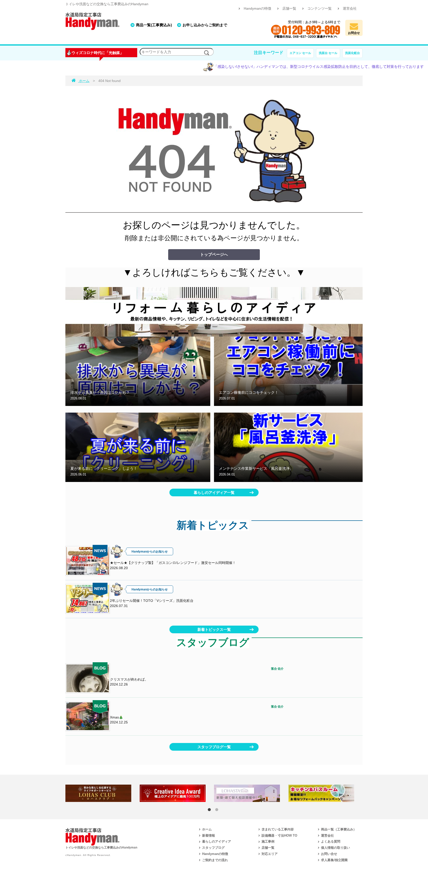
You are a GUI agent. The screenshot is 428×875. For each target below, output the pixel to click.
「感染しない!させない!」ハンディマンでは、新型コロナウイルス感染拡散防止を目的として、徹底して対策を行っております (293, 67)
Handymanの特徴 (257, 8)
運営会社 (350, 8)
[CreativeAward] (177, 793)
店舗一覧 (289, 8)
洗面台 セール (328, 53)
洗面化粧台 (352, 53)
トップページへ (214, 254)
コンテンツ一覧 (319, 8)
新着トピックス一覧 (214, 629)
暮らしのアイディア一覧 (214, 492)
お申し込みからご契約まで (205, 25)
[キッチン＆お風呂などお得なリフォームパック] (325, 793)
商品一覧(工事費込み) (154, 25)
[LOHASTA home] (251, 793)
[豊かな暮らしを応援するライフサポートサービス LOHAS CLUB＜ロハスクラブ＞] (102, 793)
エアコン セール (300, 53)
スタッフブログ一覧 (214, 747)
